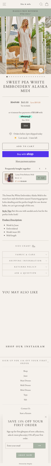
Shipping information (25, 261)
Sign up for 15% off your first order (24, 361)
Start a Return (25, 413)
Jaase (25, 375)
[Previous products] (40, 169)
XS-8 (26, 125)
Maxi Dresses (25, 380)
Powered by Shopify (25, 463)
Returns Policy (25, 267)
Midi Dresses (25, 385)
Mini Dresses (25, 390)
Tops (25, 394)
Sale (25, 399)
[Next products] (46, 169)
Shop (25, 371)
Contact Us (25, 408)
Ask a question (26, 273)
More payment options (25, 161)
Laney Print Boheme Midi (24, 174)
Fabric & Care (26, 254)
